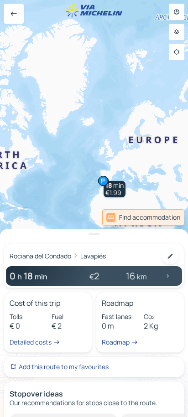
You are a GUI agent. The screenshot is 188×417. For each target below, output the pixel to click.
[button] (114, 189)
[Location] (176, 52)
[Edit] (170, 256)
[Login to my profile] (176, 12)
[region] (94, 208)
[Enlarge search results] (94, 234)
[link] (143, 217)
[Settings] (176, 32)
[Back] (14, 14)
